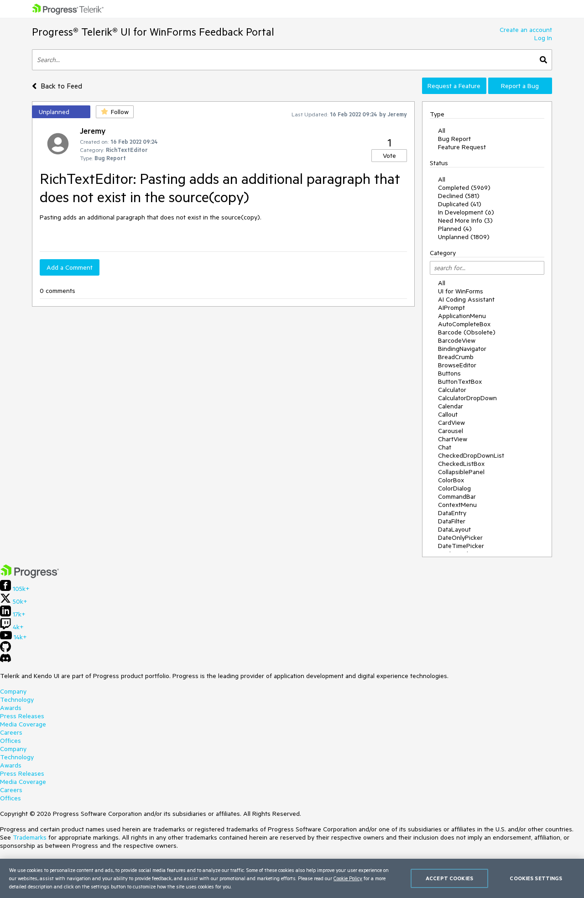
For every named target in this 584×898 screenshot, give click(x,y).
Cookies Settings (536, 878)
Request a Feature (454, 86)
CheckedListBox (461, 463)
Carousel (450, 431)
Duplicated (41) (459, 204)
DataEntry (452, 513)
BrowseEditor (457, 365)
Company (13, 691)
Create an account (526, 30)
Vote (389, 155)
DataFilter (451, 521)
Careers (11, 732)
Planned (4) (455, 228)
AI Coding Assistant (466, 299)
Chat (444, 447)
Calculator (452, 390)
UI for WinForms (460, 291)
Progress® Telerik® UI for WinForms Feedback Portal (153, 31)
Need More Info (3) (465, 220)
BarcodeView (456, 340)
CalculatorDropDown (467, 398)
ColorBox (451, 480)
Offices (10, 740)
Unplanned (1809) (464, 237)
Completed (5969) (464, 187)
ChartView (452, 439)
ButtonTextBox (460, 381)
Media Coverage (23, 724)
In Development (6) (466, 212)
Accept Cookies (449, 878)
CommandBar (457, 496)
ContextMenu (457, 505)
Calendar (450, 406)
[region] (292, 878)
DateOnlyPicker (460, 537)
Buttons (449, 373)
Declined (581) (459, 196)
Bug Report (454, 139)
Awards (10, 708)
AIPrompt (451, 307)
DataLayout (454, 529)
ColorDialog (454, 488)
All (441, 130)
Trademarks (30, 837)
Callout (448, 414)
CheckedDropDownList (471, 455)
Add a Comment (70, 267)
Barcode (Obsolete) (466, 332)
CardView (451, 422)
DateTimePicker (461, 546)
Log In (543, 38)
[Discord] (5, 660)
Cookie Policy (348, 878)
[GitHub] (5, 650)
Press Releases (22, 716)
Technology (17, 699)
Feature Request (462, 147)
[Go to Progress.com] (29, 576)
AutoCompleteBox (464, 324)
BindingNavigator (462, 349)
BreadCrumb (456, 357)
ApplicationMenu (462, 316)
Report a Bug (520, 86)
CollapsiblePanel (461, 472)
